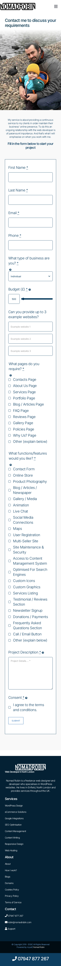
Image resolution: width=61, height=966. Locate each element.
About (8, 863)
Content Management (15, 831)
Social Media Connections (23, 520)
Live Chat (20, 511)
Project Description (24, 652)
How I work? (11, 870)
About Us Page (25, 386)
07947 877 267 (15, 915)
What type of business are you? (29, 260)
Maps (17, 528)
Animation (21, 505)
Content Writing (12, 837)
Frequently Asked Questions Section (27, 625)
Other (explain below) (30, 441)
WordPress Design (14, 805)
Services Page (24, 392)
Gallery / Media (25, 499)
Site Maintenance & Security (28, 549)
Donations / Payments (30, 617)
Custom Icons (24, 581)
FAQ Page (21, 410)
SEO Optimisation (13, 824)
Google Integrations (14, 818)
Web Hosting (11, 850)
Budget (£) (18, 289)
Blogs (7, 876)
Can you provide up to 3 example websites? (27, 314)
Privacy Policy (12, 895)
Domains (9, 883)
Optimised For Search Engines (30, 572)
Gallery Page (23, 423)
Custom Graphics (26, 587)
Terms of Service (13, 902)
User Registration (26, 535)
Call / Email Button (27, 634)
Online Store (23, 475)
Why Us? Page (24, 435)
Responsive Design (14, 844)
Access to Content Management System (30, 560)
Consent (16, 697)
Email (13, 213)
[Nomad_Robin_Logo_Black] (18, 3)
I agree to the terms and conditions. (28, 707)
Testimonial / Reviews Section (30, 601)
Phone (14, 235)
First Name (18, 167)
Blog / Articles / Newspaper (25, 490)
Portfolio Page (24, 398)
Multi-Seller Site (25, 541)
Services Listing (25, 593)
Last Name (18, 190)
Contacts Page (24, 379)
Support (11, 928)
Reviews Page (24, 417)
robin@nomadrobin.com (19, 922)
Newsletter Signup (27, 610)
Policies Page (23, 429)
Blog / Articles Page (28, 404)
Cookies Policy (12, 889)
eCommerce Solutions (15, 811)
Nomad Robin (39, 947)
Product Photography (30, 481)
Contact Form (23, 469)
